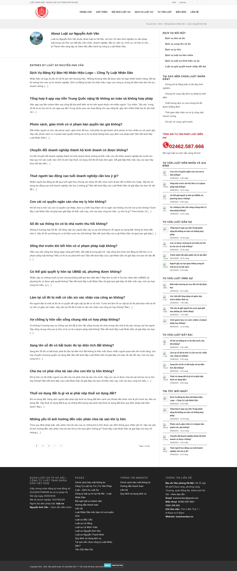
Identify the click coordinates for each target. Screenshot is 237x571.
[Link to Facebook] (195, 2)
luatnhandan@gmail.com (185, 498)
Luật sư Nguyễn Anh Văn (88, 531)
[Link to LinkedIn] (200, 2)
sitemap (182, 2)
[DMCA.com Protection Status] (114, 567)
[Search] (204, 12)
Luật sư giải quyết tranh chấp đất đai (185, 66)
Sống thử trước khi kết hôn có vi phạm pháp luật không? (73, 246)
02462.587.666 (186, 501)
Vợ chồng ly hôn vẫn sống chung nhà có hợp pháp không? (75, 319)
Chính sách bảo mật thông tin (90, 482)
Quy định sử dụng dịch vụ (88, 538)
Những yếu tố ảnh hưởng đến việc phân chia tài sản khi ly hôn (78, 419)
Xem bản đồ (178, 494)
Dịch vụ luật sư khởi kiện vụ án (182, 60)
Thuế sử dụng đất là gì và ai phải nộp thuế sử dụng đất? (73, 393)
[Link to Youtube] (204, 2)
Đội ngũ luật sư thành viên (88, 501)
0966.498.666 (173, 505)
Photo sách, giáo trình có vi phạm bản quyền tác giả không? (76, 124)
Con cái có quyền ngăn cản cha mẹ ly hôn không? (68, 201)
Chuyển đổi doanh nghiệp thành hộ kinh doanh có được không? (79, 150)
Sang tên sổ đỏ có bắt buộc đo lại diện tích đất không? (72, 345)
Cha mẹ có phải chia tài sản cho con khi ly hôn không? (72, 371)
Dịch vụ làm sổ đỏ (175, 38)
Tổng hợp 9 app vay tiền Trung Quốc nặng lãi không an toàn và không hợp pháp (91, 98)
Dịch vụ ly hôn (173, 49)
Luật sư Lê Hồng (83, 523)
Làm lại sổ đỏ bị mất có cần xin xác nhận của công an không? (77, 297)
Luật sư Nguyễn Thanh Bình (89, 534)
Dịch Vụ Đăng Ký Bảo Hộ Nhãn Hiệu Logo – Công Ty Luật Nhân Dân (81, 72)
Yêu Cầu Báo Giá (84, 549)
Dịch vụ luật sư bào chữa (179, 55)
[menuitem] (174, 2)
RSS (174, 2)
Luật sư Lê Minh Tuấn (86, 527)
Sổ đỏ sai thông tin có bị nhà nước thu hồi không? (69, 224)
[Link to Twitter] (190, 2)
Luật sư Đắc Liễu (84, 519)
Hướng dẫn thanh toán (86, 504)
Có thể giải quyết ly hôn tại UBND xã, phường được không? (76, 271)
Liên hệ (79, 508)
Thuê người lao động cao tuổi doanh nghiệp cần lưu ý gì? (74, 176)
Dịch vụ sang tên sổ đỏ (178, 44)
